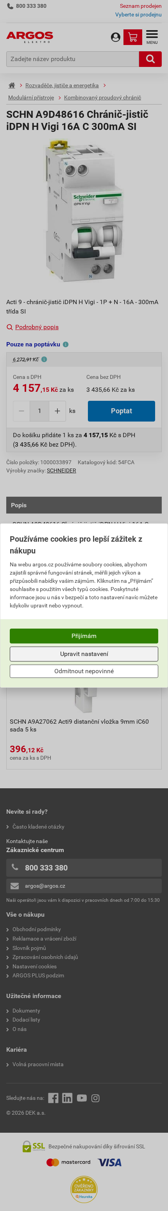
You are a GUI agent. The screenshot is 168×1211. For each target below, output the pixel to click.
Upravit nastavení (84, 654)
